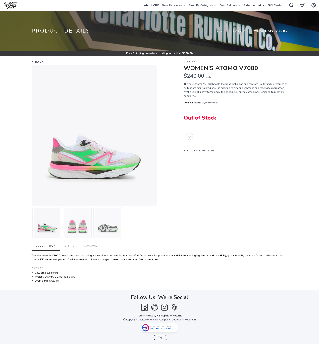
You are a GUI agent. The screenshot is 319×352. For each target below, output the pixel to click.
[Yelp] (174, 307)
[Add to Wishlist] (189, 136)
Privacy (151, 315)
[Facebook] (145, 307)
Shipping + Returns (170, 315)
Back (39, 62)
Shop (220, 31)
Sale (247, 5)
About (257, 5)
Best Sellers (228, 5)
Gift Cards (275, 5)
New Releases (172, 5)
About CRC (151, 5)
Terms (141, 315)
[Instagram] (164, 307)
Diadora (238, 31)
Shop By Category (201, 5)
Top (160, 337)
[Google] (155, 307)
